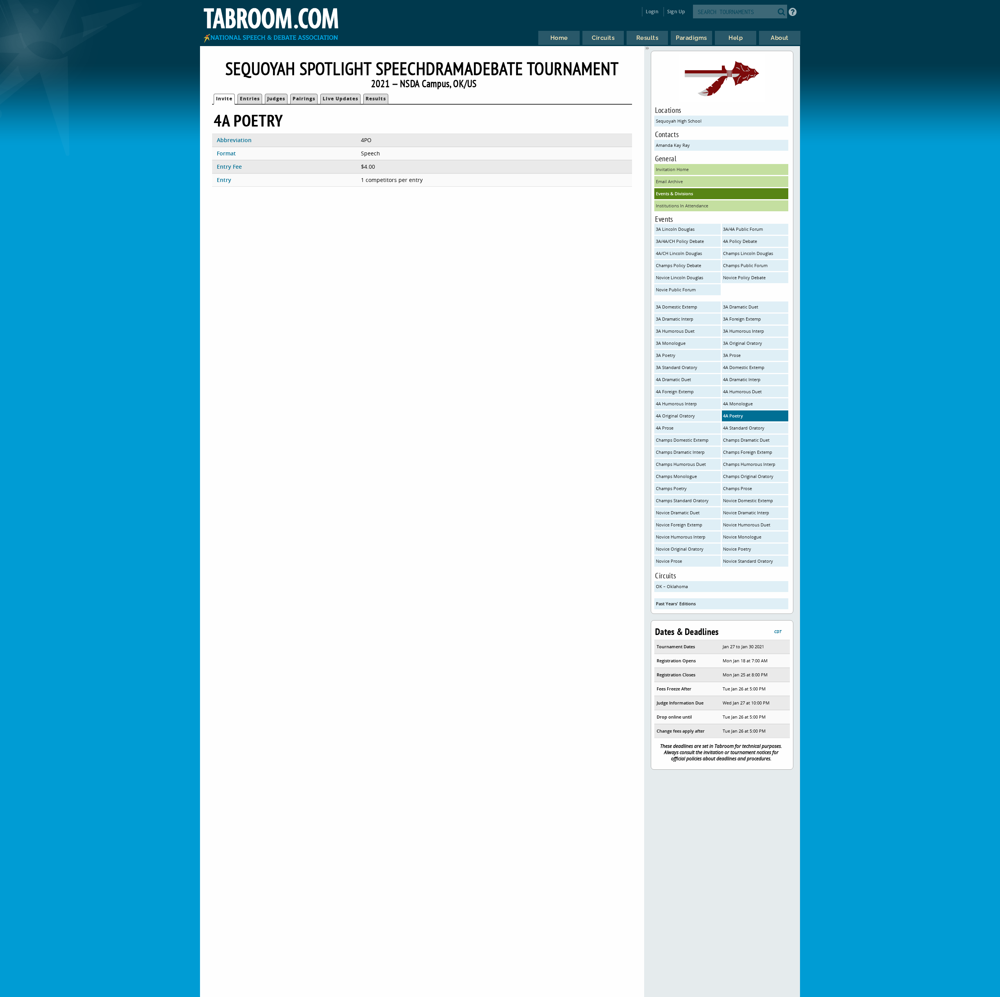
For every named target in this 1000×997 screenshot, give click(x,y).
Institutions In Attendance (682, 206)
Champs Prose (737, 488)
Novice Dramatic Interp (746, 512)
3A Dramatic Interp (674, 319)
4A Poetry (733, 416)
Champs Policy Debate (678, 265)
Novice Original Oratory (680, 549)
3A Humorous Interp (743, 331)
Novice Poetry (737, 549)
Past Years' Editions (676, 603)
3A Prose (732, 355)
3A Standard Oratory (676, 367)
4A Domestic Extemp (743, 367)
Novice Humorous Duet (746, 525)
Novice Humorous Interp (680, 537)
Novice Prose (669, 561)
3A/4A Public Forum (743, 229)
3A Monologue (671, 343)
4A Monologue (738, 404)
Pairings (304, 98)
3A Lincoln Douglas (675, 229)
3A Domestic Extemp (676, 307)
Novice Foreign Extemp (679, 525)
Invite (224, 98)
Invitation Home (672, 169)
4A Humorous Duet (742, 391)
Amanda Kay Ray (673, 145)
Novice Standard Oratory (748, 561)
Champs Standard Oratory (682, 500)
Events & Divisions (674, 193)
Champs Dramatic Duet (746, 440)
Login (652, 11)
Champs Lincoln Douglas (748, 253)
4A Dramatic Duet (673, 379)
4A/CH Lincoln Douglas (679, 253)
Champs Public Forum (745, 265)
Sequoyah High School (679, 121)
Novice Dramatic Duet (678, 512)
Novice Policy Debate (744, 277)
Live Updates (340, 98)
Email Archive (669, 181)
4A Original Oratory (675, 416)
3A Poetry (665, 355)
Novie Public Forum (676, 290)
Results (376, 98)
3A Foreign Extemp (742, 319)
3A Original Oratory (742, 343)
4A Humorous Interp (676, 404)
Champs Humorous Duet (681, 464)
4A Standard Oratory (743, 428)
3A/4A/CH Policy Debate (680, 241)
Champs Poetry (671, 488)
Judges (276, 98)
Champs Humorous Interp (749, 464)
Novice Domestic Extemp (748, 500)
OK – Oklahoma (672, 586)
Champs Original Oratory (748, 476)
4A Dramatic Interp (742, 379)
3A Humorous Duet (675, 331)
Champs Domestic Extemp (682, 440)
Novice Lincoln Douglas (679, 277)
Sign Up (676, 11)
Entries (250, 98)
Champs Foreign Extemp (747, 452)
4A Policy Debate (740, 241)
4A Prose (664, 428)
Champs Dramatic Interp (680, 452)
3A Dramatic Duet (740, 307)
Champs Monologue (676, 476)
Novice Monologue (742, 537)
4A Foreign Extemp (675, 391)
